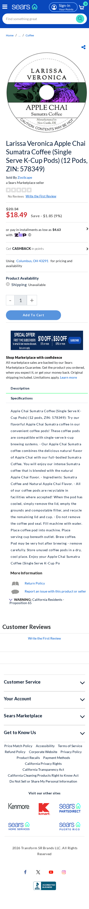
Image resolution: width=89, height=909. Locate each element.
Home (10, 35)
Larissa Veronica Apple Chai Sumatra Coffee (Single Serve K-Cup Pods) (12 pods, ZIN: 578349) (47, 156)
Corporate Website (43, 751)
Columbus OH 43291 (32, 261)
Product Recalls (28, 758)
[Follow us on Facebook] (25, 872)
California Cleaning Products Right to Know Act (43, 775)
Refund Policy (15, 752)
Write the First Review (41, 196)
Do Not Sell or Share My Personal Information (43, 781)
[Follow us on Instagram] (64, 872)
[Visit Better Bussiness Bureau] (44, 885)
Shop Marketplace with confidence (34, 357)
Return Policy (35, 583)
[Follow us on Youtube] (51, 872)
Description (20, 388)
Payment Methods (56, 758)
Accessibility (45, 746)
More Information (26, 573)
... (20, 35)
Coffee (30, 35)
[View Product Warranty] (15, 583)
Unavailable (37, 285)
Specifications (22, 398)
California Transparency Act (43, 769)
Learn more (68, 377)
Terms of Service (70, 746)
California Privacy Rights (43, 764)
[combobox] (44, 18)
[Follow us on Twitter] (38, 872)
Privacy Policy (71, 752)
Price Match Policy (18, 746)
